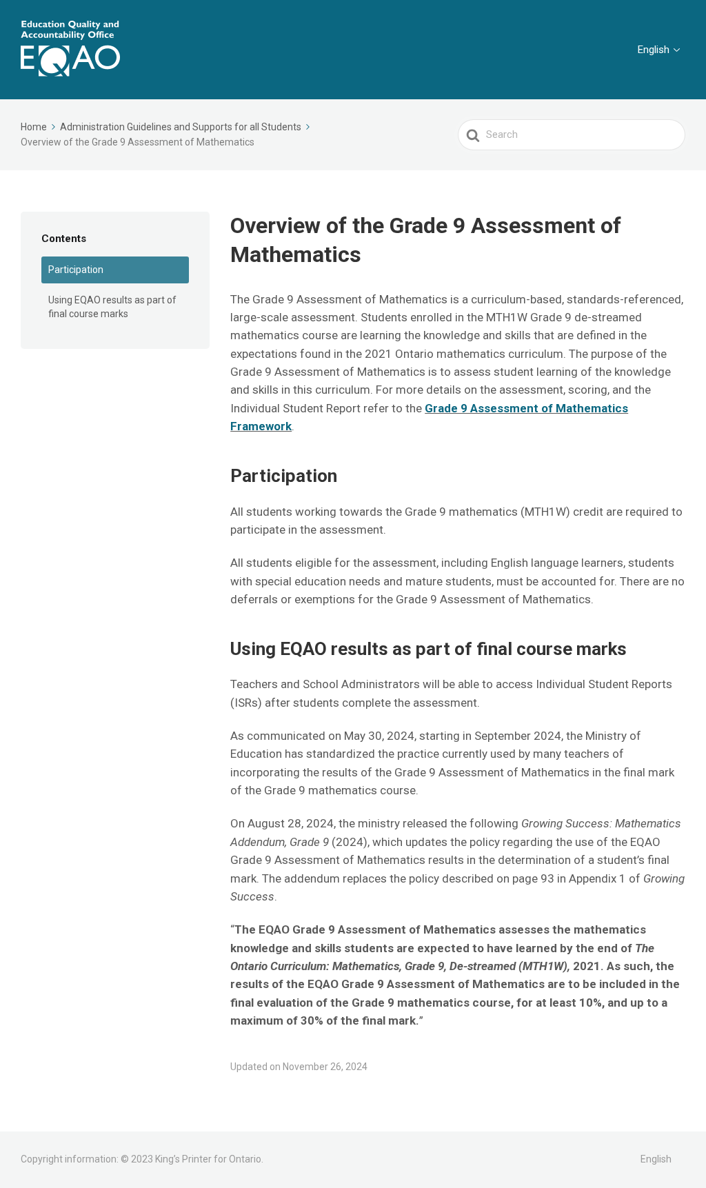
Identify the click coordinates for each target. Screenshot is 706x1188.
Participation (75, 269)
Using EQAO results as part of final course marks (112, 306)
